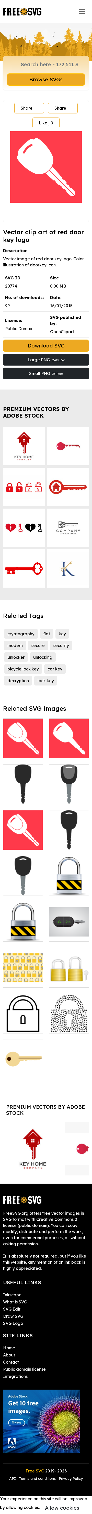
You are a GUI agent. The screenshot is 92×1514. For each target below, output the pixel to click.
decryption (18, 680)
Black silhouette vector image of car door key (23, 784)
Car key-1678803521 (68, 931)
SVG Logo (13, 1323)
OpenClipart (62, 331)
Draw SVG (13, 1316)
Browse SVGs (46, 79)
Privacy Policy (71, 1478)
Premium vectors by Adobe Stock (36, 412)
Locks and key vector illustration (69, 974)
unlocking (42, 657)
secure (38, 645)
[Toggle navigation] (82, 11)
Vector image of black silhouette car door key (69, 833)
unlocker (16, 657)
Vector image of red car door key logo (23, 745)
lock (13, 1026)
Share (26, 108)
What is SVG (15, 1301)
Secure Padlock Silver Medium (23, 928)
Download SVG (46, 345)
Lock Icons (65, 1026)
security (61, 645)
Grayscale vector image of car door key (23, 879)
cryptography (20, 633)
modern (15, 645)
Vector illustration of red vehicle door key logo (23, 833)
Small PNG (46, 373)
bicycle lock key (23, 668)
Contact (11, 1362)
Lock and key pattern (23, 977)
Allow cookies (62, 1508)
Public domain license (24, 1369)
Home (9, 1347)
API (13, 1478)
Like (46, 122)
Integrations (15, 1376)
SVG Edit (11, 1309)
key (62, 633)
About (9, 1354)
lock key (46, 680)
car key (55, 668)
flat (46, 633)
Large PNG (46, 359)
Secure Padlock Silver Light (69, 882)
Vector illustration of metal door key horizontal (23, 1063)
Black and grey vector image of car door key (69, 787)
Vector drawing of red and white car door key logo (69, 739)
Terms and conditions (37, 1478)
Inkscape (12, 1294)
